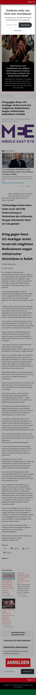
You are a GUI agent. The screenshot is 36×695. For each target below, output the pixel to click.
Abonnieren (25, 25)
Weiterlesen (18, 30)
